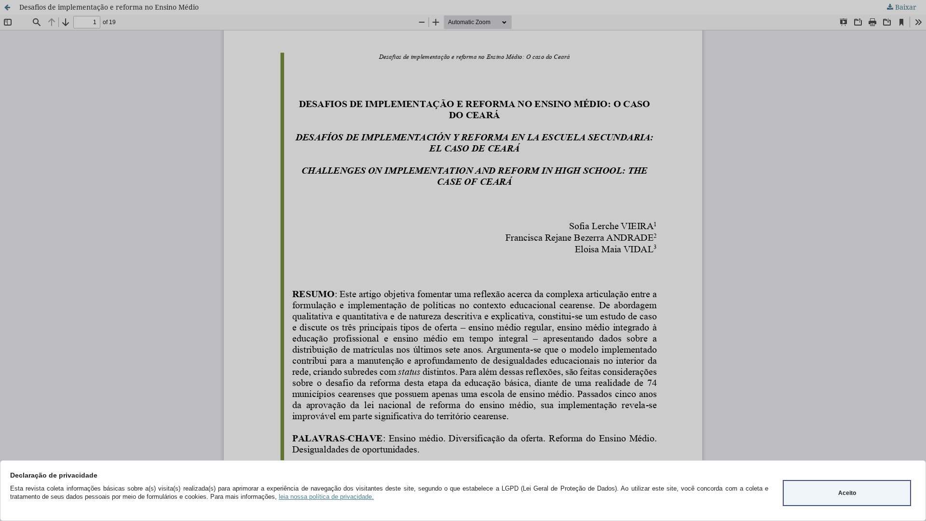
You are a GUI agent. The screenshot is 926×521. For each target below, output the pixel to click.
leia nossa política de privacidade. (326, 496)
